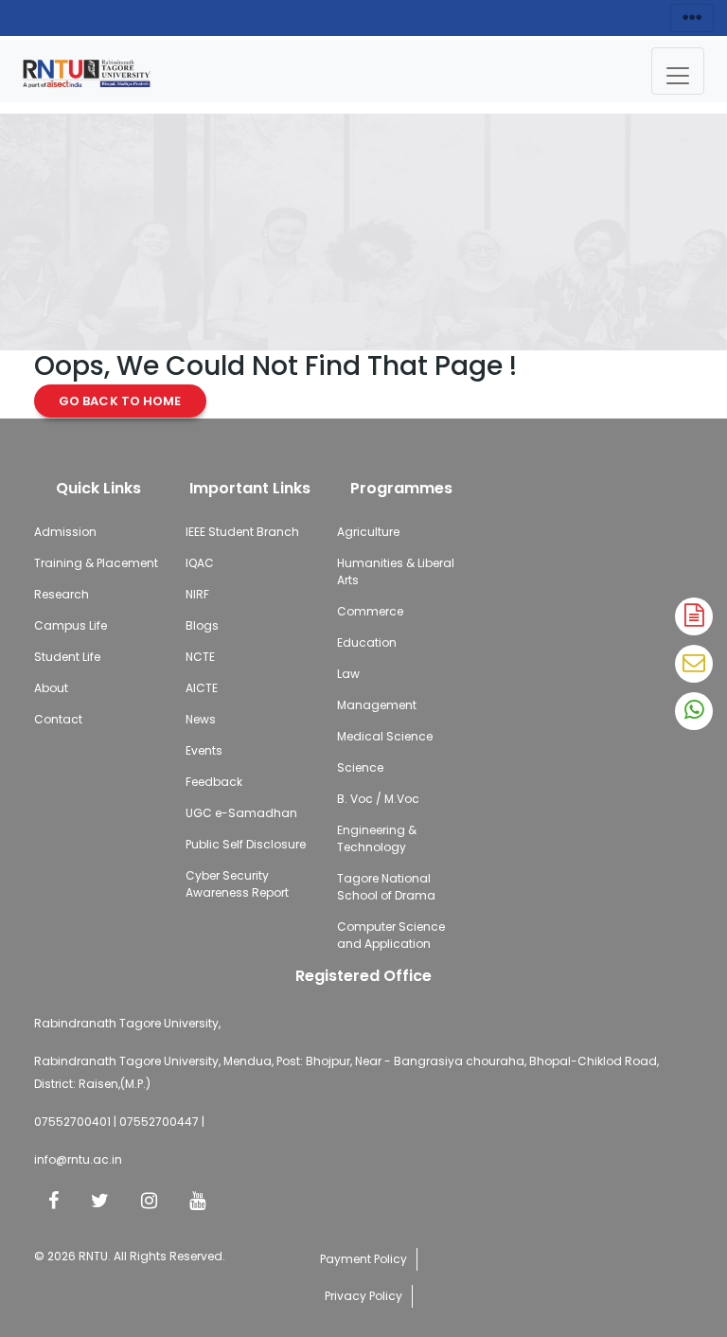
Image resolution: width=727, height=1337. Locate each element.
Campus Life (70, 625)
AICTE (202, 688)
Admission (65, 532)
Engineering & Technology (377, 838)
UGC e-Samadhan (241, 813)
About (51, 688)
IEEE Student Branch (242, 532)
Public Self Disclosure (246, 844)
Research (61, 594)
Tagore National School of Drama (386, 886)
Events (204, 750)
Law (348, 674)
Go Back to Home (120, 401)
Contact (58, 719)
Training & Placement (96, 563)
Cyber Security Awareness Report (237, 883)
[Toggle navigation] (677, 71)
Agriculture (368, 532)
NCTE (200, 657)
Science (360, 767)
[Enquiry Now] (694, 664)
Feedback (214, 782)
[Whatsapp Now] (694, 711)
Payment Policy (363, 1259)
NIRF (197, 594)
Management (377, 705)
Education (367, 642)
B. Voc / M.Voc (378, 799)
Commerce (370, 611)
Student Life (67, 657)
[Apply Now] (694, 616)
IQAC (200, 563)
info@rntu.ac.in (78, 1159)
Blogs (202, 625)
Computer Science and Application (391, 935)
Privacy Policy (363, 1296)
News (201, 719)
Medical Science (385, 736)
